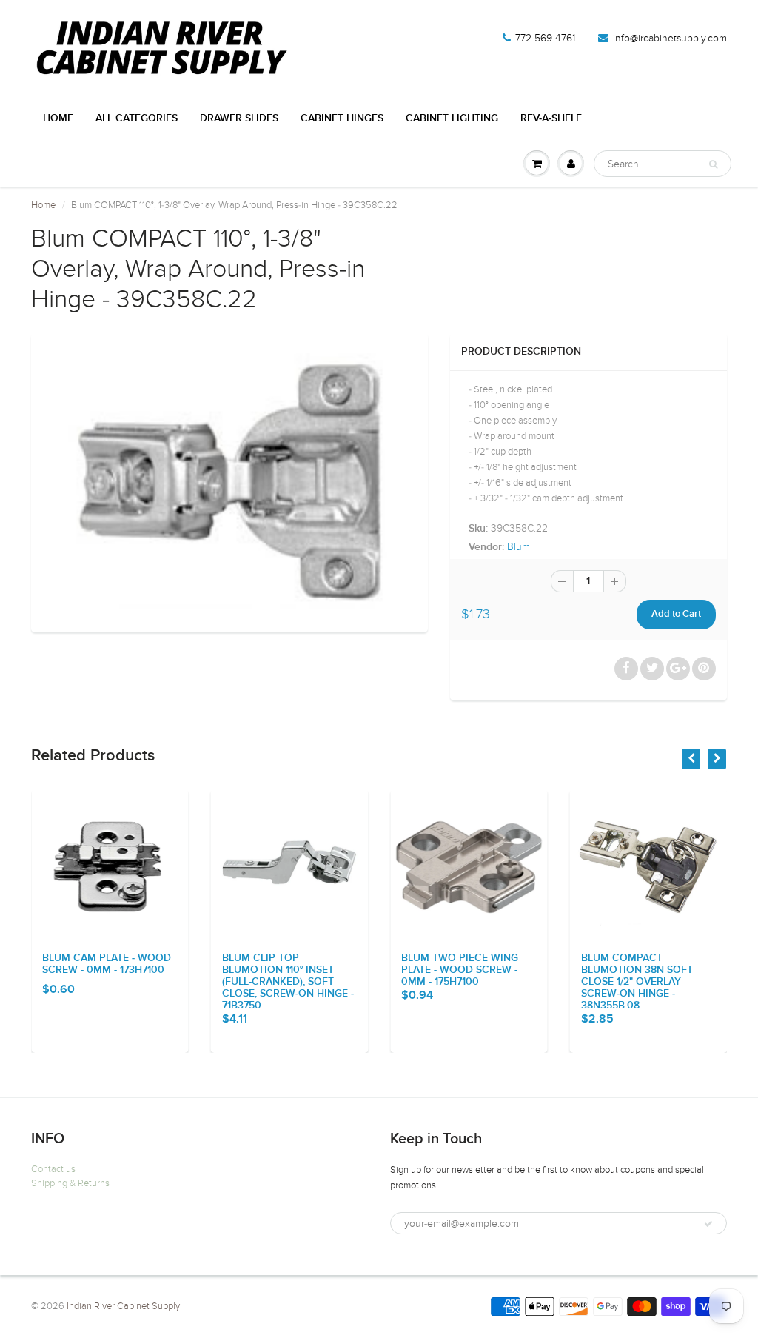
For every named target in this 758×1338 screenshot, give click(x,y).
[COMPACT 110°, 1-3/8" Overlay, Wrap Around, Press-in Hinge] (229, 480)
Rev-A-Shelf (551, 118)
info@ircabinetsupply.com (670, 38)
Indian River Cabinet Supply (123, 1306)
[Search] (713, 164)
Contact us (53, 1169)
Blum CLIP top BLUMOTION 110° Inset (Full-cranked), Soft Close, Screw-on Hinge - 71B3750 (195, 982)
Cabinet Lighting (452, 118)
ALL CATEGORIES (136, 118)
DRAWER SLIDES (239, 118)
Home (58, 118)
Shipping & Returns (70, 1183)
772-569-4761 (545, 38)
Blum (518, 547)
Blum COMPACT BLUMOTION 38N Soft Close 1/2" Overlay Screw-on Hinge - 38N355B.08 (544, 982)
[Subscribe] (708, 1224)
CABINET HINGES (342, 118)
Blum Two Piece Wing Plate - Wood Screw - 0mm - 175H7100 (367, 970)
